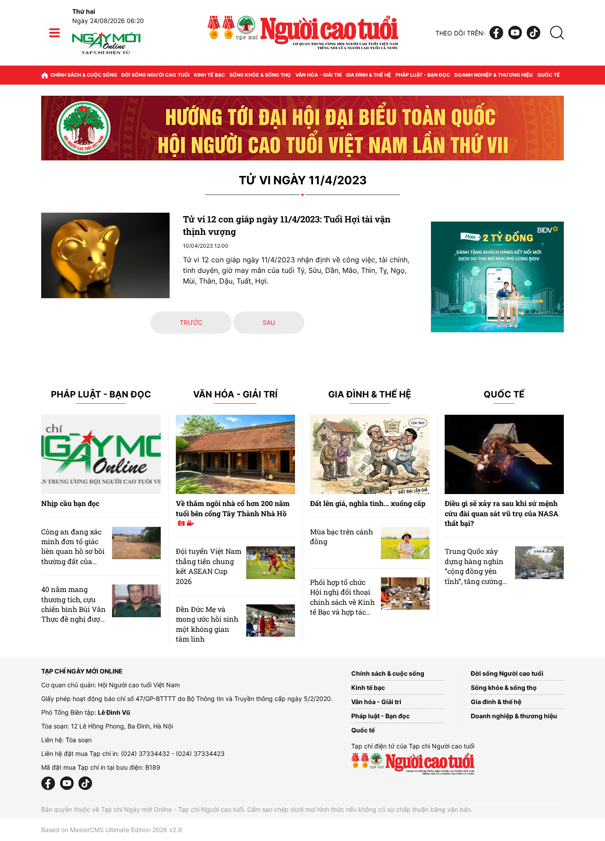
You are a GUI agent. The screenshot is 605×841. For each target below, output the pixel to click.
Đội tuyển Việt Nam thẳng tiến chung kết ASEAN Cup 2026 (208, 565)
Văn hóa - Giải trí (318, 75)
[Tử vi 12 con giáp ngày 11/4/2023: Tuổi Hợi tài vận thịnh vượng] (105, 255)
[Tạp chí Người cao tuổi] (106, 54)
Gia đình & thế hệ (368, 75)
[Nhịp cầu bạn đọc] (101, 454)
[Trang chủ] (44, 75)
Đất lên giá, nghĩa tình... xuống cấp (368, 503)
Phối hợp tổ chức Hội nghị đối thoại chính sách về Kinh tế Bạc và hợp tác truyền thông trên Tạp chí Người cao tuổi (342, 611)
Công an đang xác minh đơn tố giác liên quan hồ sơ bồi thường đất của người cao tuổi (73, 551)
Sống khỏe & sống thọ (260, 75)
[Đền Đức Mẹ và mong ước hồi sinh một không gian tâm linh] (270, 620)
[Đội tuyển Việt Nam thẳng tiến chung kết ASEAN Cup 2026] (270, 562)
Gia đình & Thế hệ (369, 394)
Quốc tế (548, 75)
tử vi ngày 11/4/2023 (303, 180)
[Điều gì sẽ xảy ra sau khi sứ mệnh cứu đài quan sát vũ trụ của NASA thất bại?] (504, 454)
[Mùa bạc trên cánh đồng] (405, 543)
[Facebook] (496, 33)
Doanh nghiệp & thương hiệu (493, 75)
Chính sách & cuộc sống (83, 75)
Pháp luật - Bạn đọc (423, 75)
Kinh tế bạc (209, 75)
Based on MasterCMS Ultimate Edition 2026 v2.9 (111, 829)
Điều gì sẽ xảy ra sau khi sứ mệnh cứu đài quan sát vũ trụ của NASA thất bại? (501, 513)
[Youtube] (515, 33)
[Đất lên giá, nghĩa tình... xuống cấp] (370, 454)
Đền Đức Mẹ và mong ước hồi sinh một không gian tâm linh (207, 623)
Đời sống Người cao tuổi (155, 75)
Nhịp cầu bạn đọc (70, 503)
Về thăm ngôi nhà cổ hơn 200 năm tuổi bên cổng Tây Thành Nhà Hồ (233, 508)
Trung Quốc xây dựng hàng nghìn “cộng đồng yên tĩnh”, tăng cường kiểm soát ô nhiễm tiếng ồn (476, 575)
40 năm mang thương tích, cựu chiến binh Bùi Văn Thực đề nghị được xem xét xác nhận (73, 609)
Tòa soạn (79, 740)
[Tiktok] (533, 33)
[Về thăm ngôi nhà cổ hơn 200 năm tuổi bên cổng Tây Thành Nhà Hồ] (235, 454)
